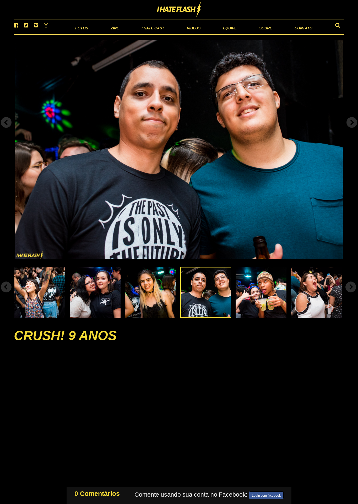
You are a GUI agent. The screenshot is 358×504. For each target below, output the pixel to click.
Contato (299, 34)
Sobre (255, 34)
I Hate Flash (179, 10)
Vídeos (174, 34)
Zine (81, 34)
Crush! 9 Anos (65, 342)
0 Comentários (97, 492)
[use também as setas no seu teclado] (6, 129)
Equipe (215, 34)
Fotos (45, 34)
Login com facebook (266, 494)
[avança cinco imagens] (6, 293)
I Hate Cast (124, 34)
